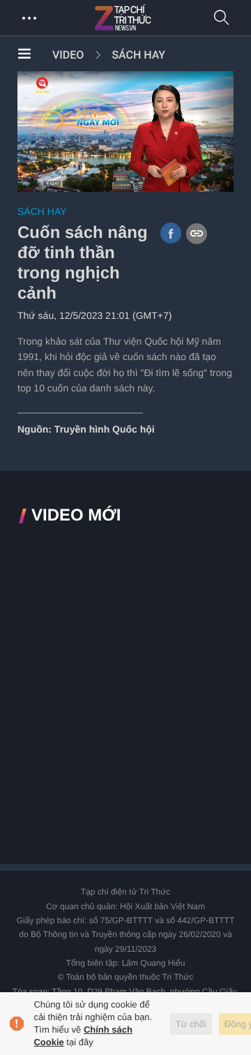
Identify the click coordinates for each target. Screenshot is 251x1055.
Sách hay (138, 54)
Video (68, 54)
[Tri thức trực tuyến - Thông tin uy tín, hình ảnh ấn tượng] (153, 18)
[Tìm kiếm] (222, 18)
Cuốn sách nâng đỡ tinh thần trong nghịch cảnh (82, 262)
